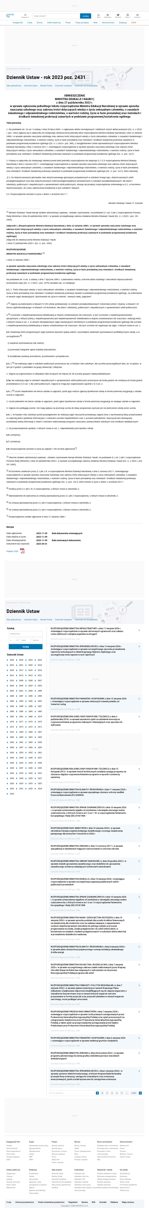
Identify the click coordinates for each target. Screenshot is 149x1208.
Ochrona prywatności (24, 1202)
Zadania (9, 1179)
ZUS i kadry (10, 1154)
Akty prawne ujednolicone (61, 1185)
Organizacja (10, 1173)
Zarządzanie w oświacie (38, 1185)
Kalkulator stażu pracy (82, 1185)
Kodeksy (55, 1187)
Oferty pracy (124, 1190)
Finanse (123, 1151)
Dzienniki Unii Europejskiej (86, 86)
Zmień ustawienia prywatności (51, 1202)
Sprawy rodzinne (58, 1145)
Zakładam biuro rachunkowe (107, 1145)
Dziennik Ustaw (25, 69)
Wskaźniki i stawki (104, 1170)
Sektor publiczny (54, 23)
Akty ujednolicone (14, 86)
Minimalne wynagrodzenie (106, 1176)
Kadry (29, 23)
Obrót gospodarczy (13, 1151)
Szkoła (31, 1176)
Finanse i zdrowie (80, 1160)
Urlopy (31, 1154)
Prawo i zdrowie (57, 1162)
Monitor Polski (46, 86)
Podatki (9, 1145)
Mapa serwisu (128, 1202)
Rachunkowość (12, 1148)
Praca (54, 1157)
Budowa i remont (126, 1154)
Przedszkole (33, 1173)
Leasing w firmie (80, 1157)
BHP (30, 1157)
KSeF (133, 23)
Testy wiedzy (33, 1193)
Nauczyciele (33, 1179)
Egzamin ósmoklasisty (37, 1190)
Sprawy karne (57, 1148)
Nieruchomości (108, 23)
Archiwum (123, 1176)
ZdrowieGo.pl (125, 1173)
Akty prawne (57, 1170)
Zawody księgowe (13, 1157)
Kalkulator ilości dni (81, 1176)
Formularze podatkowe (128, 1185)
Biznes (40, 23)
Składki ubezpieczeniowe (106, 1179)
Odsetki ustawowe (104, 1185)
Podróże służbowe (104, 1182)
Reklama (114, 1202)
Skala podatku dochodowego (108, 1187)
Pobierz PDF (12, 551)
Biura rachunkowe (104, 1142)
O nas (8, 1202)
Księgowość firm (13, 1142)
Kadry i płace (11, 1185)
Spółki (76, 1148)
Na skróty (124, 1170)
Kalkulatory (79, 1170)
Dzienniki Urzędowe (63, 86)
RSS (93, 1202)
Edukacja (123, 23)
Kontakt (103, 1202)
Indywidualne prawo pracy (38, 1145)
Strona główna (12, 69)
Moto (95, 23)
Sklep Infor (56, 1160)
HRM (31, 1160)
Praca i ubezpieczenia (82, 1151)
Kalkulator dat (79, 1173)
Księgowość (18, 23)
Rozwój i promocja (13, 1182)
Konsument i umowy (59, 1151)
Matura (31, 1187)
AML (99, 1160)
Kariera (85, 1202)
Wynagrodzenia (35, 1148)
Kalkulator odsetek (81, 1182)
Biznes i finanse (80, 1145)
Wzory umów (124, 1182)
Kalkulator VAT (79, 1179)
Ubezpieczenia (34, 1151)
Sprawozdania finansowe (106, 1157)
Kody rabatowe (125, 1179)
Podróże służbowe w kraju (106, 1173)
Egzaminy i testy (35, 1182)
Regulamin (73, 1202)
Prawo (68, 23)
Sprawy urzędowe (58, 1154)
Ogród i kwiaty (125, 1157)
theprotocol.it (124, 1187)
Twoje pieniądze (82, 23)
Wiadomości (124, 1145)
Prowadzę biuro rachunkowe (107, 1148)
